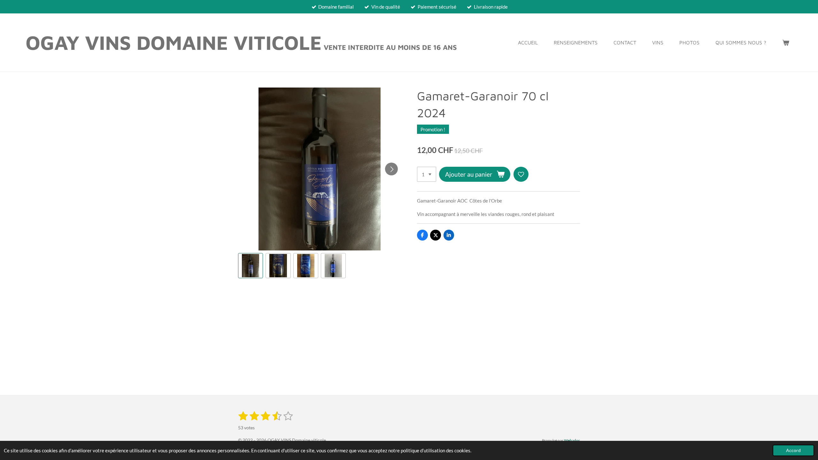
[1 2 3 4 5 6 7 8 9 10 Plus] (426, 174)
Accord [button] (793, 450)
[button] (250, 265)
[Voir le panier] (786, 42)
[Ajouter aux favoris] (521, 174)
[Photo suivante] (391, 169)
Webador (572, 440)
